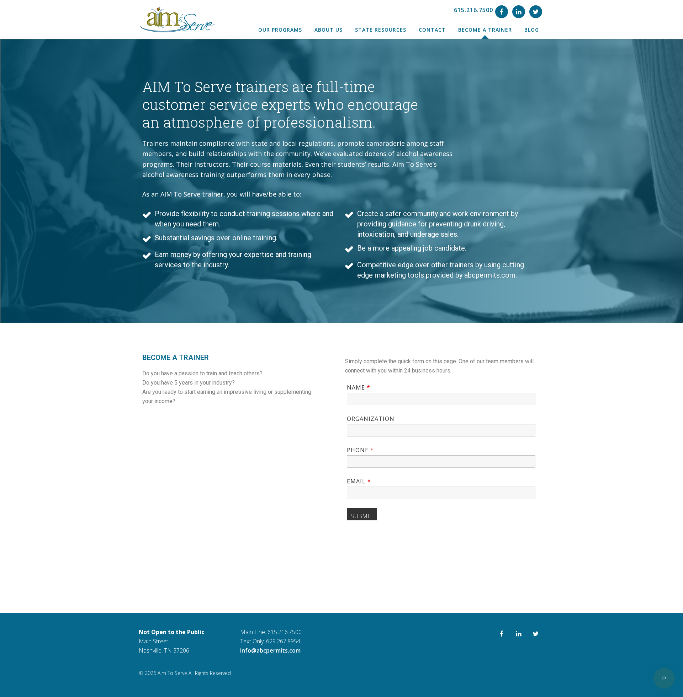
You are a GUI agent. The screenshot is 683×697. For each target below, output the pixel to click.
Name (358, 387)
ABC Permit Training (177, 19)
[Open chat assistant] (664, 678)
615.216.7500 (473, 10)
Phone (360, 450)
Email (359, 481)
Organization (371, 419)
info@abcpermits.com (270, 650)
